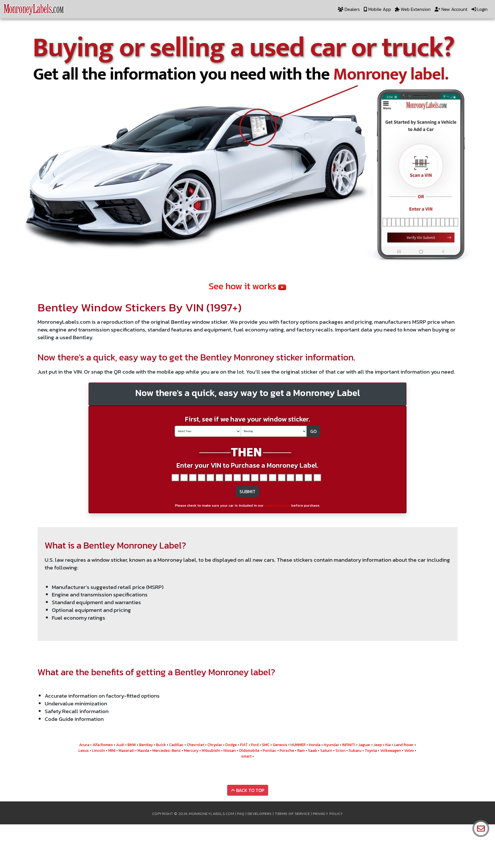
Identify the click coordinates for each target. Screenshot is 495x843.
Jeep (378, 745)
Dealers (351, 9)
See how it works (243, 286)
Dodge (231, 745)
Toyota (371, 750)
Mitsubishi (211, 750)
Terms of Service (292, 813)
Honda (315, 745)
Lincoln (98, 750)
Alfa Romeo (103, 745)
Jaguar (364, 745)
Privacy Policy (328, 813)
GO (313, 431)
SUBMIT (247, 491)
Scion (340, 750)
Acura (84, 745)
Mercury (191, 750)
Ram (301, 750)
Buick (161, 745)
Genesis (280, 745)
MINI (111, 750)
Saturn (326, 750)
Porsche (287, 750)
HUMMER (298, 745)
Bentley (146, 745)
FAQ (241, 813)
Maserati (126, 750)
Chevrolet (195, 745)
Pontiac (269, 750)
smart (246, 756)
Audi (120, 745)
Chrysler (214, 745)
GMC (266, 745)
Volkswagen (390, 750)
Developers (259, 813)
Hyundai (331, 745)
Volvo (409, 750)
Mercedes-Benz (166, 750)
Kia (388, 745)
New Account (453, 9)
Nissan (229, 750)
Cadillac (176, 745)
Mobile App (379, 9)
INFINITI (348, 745)
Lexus (83, 750)
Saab (312, 750)
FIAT (244, 745)
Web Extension (415, 9)
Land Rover (404, 745)
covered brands (277, 505)
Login (482, 9)
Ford (255, 745)
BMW (131, 745)
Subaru (355, 750)
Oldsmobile (249, 750)
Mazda (143, 750)
